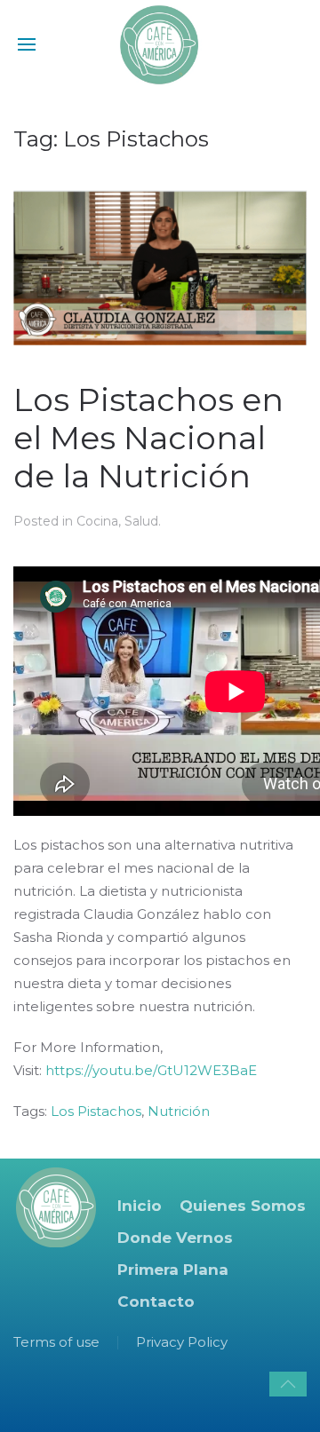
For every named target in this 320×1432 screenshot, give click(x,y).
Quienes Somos (243, 1205)
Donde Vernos (175, 1237)
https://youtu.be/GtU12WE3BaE (151, 1070)
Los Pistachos (96, 1111)
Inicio (139, 1205)
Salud (141, 521)
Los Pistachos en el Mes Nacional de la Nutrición (148, 437)
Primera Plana (172, 1269)
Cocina (97, 521)
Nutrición (179, 1111)
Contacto (156, 1301)
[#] (288, 1384)
